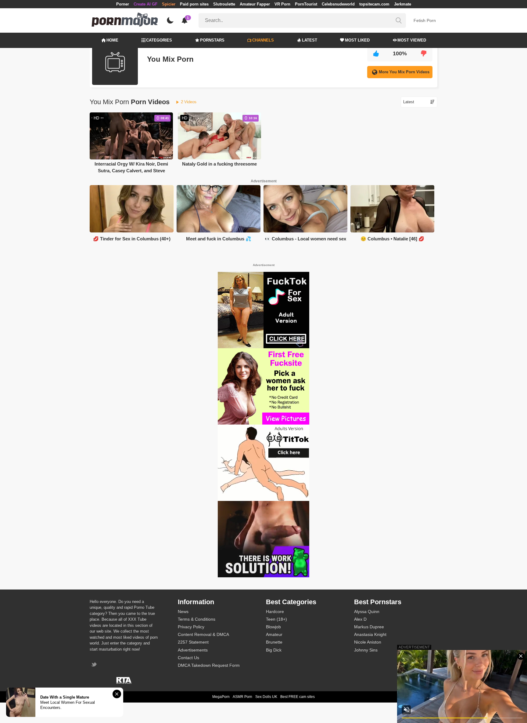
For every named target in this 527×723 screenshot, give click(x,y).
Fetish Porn (425, 20)
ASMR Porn (242, 697)
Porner (122, 4)
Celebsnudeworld (338, 4)
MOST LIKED (357, 40)
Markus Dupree (369, 626)
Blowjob (273, 626)
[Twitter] (95, 665)
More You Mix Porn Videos (404, 72)
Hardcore (275, 611)
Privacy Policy (191, 626)
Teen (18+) (276, 619)
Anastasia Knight (370, 634)
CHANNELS (263, 40)
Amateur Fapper (255, 4)
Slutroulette (224, 4)
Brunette (274, 642)
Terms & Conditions (196, 619)
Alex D (360, 619)
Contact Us (188, 657)
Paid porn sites (194, 4)
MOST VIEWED (411, 40)
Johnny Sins (366, 650)
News (183, 611)
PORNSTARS (212, 40)
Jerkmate (402, 4)
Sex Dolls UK (266, 697)
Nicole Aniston (367, 642)
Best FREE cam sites (297, 697)
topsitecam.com (374, 4)
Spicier (168, 4)
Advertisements (193, 650)
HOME (112, 40)
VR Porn (282, 4)
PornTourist (306, 4)
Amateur (274, 634)
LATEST (309, 40)
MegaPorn (221, 697)
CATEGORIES (159, 40)
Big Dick (273, 650)
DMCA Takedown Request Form (209, 665)
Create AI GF (145, 4)
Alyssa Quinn (366, 611)
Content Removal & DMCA (203, 634)
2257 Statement (193, 642)
